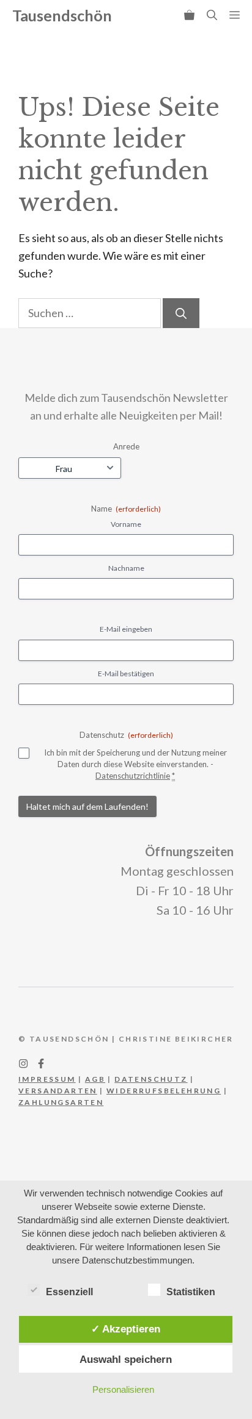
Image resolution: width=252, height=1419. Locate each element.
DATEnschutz (150, 1079)
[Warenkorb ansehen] (189, 15)
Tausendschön (62, 15)
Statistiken (190, 1292)
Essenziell (69, 1292)
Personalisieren (123, 1389)
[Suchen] (181, 313)
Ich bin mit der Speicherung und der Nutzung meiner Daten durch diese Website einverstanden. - (135, 764)
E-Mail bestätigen (126, 673)
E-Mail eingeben (126, 629)
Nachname (126, 568)
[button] (212, 15)
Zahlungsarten (60, 1102)
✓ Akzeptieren (125, 1328)
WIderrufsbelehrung (163, 1090)
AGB (95, 1079)
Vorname (126, 524)
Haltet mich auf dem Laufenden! (87, 806)
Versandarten (57, 1090)
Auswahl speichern (126, 1359)
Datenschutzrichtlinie (132, 776)
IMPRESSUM (47, 1079)
